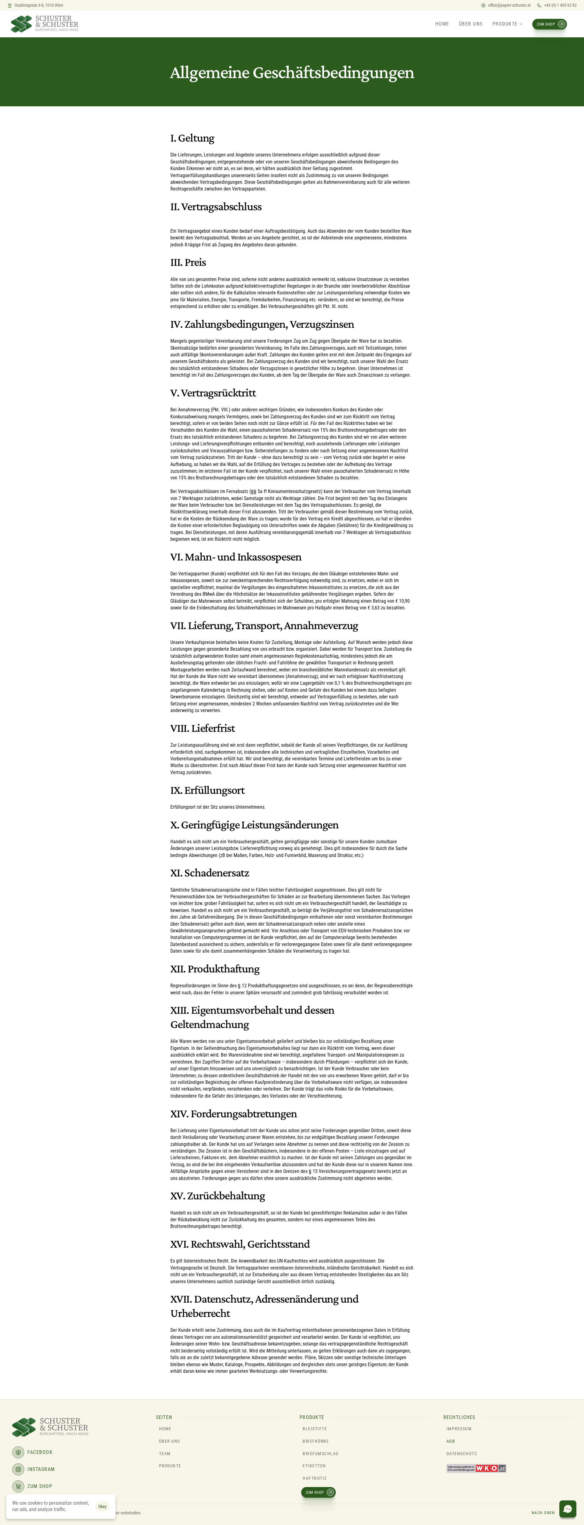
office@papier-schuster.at (509, 5)
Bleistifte (315, 1428)
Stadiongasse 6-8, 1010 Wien (39, 5)
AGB (451, 1441)
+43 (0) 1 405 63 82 (560, 5)
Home (165, 1428)
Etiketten (314, 1465)
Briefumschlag (321, 1453)
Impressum (459, 1428)
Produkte (170, 1465)
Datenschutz (462, 1453)
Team (165, 1453)
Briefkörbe (316, 1441)
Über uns (169, 1441)
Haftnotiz (315, 1478)
